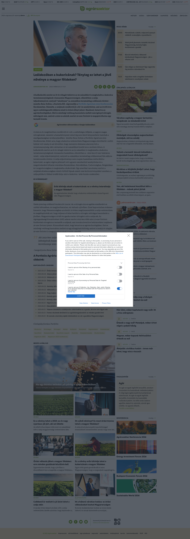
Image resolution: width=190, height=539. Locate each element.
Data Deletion (84, 303)
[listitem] (95, 263)
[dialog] (95, 269)
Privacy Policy (106, 303)
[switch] (119, 267)
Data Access (95, 303)
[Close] (129, 236)
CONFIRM (80, 296)
